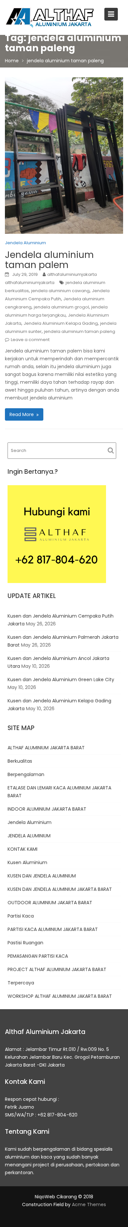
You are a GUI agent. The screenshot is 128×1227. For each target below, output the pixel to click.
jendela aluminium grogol (61, 307)
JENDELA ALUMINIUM (29, 835)
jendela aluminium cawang (60, 291)
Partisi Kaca (21, 916)
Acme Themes (89, 1204)
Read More (22, 414)
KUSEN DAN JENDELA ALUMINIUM (42, 876)
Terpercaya (21, 983)
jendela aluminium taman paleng (79, 331)
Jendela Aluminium (25, 243)
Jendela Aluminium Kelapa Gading (61, 323)
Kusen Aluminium (27, 862)
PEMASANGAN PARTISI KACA (38, 956)
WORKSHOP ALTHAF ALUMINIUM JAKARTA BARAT (60, 996)
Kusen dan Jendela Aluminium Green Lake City (61, 679)
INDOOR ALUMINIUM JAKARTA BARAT (47, 809)
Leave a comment (30, 340)
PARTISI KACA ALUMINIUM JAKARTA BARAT (53, 929)
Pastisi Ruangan (25, 942)
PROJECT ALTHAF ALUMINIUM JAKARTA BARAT (57, 969)
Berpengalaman (26, 774)
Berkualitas (20, 761)
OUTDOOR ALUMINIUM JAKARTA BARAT (50, 902)
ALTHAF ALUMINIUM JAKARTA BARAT (46, 747)
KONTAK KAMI (22, 849)
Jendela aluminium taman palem (49, 259)
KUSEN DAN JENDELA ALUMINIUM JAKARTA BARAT (60, 889)
